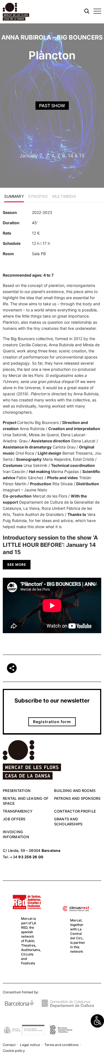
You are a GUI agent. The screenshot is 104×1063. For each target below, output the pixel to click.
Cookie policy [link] (14, 1051)
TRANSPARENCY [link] (17, 811)
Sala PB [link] (39, 253)
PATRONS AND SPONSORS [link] (77, 798)
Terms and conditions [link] (61, 1045)
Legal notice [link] (30, 1045)
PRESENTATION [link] (17, 790)
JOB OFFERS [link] (14, 819)
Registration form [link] (52, 721)
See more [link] (16, 564)
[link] (97, 1021)
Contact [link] (9, 1045)
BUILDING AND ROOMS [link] (75, 790)
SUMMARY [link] (14, 196)
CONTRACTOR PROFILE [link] (75, 811)
